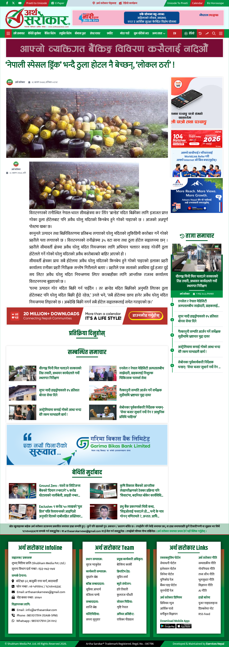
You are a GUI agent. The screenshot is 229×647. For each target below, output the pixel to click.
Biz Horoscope (215, 3)
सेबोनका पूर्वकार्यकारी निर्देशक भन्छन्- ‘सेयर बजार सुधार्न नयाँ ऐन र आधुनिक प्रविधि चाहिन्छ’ (141, 412)
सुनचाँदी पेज (166, 590)
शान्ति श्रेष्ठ (91, 607)
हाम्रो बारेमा (204, 597)
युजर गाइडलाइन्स (207, 603)
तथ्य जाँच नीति (206, 574)
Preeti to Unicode (36, 3)
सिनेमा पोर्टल (167, 574)
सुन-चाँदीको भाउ (141, 33)
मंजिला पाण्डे (92, 595)
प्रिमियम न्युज (167, 603)
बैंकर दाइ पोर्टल (168, 585)
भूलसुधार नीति (206, 579)
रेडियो (191, 33)
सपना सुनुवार (93, 619)
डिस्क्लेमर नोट (206, 608)
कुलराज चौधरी (125, 595)
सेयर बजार (95, 33)
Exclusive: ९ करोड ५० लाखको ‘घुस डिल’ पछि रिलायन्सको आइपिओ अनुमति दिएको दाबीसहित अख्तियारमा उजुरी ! (61, 511)
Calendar (197, 3)
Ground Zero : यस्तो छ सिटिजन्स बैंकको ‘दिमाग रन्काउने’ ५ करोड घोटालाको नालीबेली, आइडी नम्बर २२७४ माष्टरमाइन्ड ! (59, 491)
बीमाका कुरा (80, 33)
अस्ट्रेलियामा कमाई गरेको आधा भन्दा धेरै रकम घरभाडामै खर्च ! (60, 412)
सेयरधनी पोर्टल (168, 563)
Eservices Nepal (215, 644)
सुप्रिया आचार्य (93, 589)
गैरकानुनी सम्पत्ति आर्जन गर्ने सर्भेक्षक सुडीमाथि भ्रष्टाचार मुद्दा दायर (140, 393)
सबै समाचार (19, 33)
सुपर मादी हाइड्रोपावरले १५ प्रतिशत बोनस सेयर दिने (59, 393)
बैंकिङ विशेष (50, 33)
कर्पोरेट (110, 33)
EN (174, 33)
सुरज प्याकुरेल (93, 564)
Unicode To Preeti (177, 3)
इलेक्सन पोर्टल (168, 569)
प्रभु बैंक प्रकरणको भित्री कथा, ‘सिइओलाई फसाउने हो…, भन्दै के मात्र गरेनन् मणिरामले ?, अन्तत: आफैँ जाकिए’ (142, 511)
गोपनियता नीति (206, 569)
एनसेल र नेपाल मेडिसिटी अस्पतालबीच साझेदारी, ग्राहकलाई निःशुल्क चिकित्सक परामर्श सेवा (141, 373)
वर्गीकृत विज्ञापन (169, 614)
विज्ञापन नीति (205, 585)
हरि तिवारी (122, 589)
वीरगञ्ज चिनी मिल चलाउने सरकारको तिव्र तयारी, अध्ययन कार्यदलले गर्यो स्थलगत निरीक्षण (60, 373)
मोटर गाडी (124, 33)
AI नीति (202, 590)
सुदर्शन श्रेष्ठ (92, 577)
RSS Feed (204, 614)
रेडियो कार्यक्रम (130, 3)
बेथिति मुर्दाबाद (34, 33)
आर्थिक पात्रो (166, 608)
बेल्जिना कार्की (124, 564)
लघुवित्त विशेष (65, 33)
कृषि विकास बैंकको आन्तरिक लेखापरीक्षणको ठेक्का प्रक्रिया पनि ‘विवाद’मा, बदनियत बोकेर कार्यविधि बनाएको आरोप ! (140, 491)
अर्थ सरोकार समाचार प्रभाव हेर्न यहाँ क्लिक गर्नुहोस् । (182, 531)
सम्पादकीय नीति (207, 563)
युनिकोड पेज (166, 579)
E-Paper (59, 3)
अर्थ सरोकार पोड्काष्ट (106, 3)
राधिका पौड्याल (125, 619)
